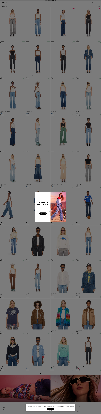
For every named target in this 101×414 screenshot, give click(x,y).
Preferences (50, 410)
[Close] (74, 405)
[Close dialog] (64, 193)
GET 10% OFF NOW (43, 213)
